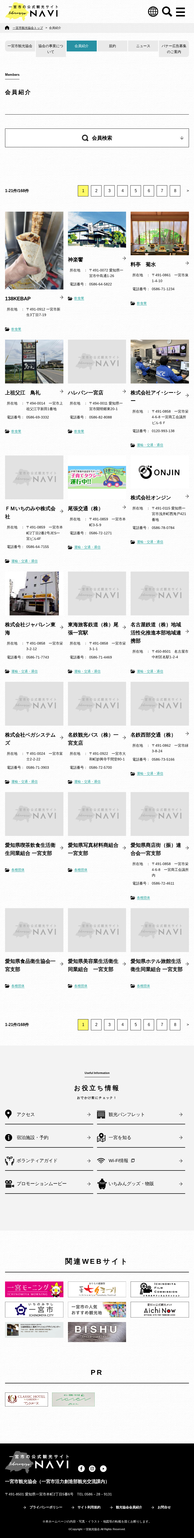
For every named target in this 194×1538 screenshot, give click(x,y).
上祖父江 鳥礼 (22, 392)
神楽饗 (75, 259)
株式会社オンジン (151, 497)
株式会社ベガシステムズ (30, 739)
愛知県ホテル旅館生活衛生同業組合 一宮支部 (157, 965)
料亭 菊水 (143, 264)
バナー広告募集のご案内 (174, 48)
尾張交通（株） (85, 508)
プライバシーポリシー (46, 1507)
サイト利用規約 (89, 1507)
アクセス (26, 1114)
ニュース (143, 46)
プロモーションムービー (42, 1183)
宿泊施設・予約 (32, 1137)
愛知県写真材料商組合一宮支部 (93, 849)
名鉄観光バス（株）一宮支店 (93, 739)
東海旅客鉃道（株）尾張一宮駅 (93, 628)
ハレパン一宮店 (85, 392)
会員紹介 (82, 46)
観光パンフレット (127, 1114)
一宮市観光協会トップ (28, 28)
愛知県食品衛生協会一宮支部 (30, 965)
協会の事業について (50, 48)
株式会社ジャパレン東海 (30, 628)
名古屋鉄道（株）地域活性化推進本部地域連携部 (156, 633)
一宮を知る (120, 1137)
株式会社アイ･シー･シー (156, 397)
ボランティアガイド (37, 1160)
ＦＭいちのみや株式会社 (30, 512)
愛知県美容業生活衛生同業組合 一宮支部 (93, 965)
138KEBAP (18, 298)
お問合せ (164, 1507)
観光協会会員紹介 (129, 1507)
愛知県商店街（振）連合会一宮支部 (156, 849)
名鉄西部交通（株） (153, 735)
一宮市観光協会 (20, 46)
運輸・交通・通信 (150, 445)
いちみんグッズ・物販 (131, 1183)
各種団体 (18, 870)
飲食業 (16, 329)
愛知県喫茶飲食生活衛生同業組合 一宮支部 (30, 849)
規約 (112, 46)
